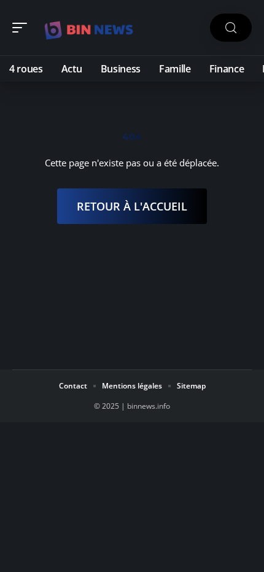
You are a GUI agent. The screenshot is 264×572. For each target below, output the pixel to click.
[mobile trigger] (22, 27)
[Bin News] (88, 27)
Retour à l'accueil (132, 206)
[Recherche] (230, 27)
